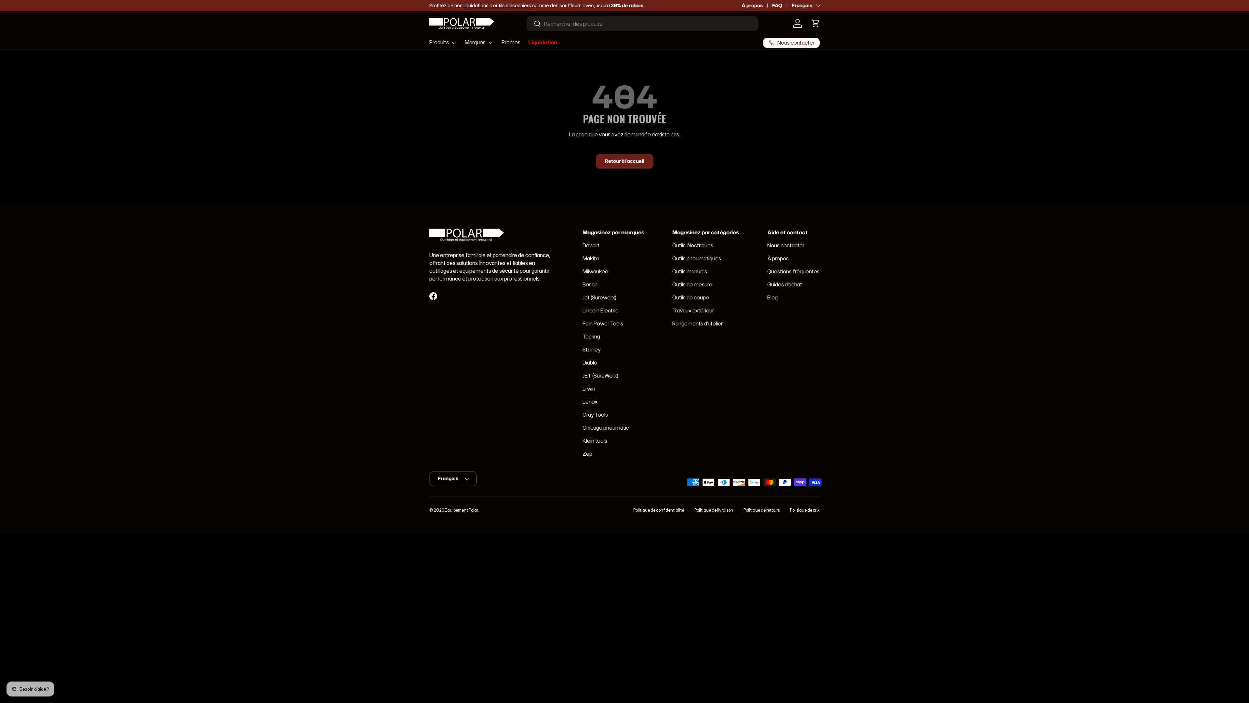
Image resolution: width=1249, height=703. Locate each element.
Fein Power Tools (603, 323)
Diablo (590, 362)
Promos (511, 42)
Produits (439, 42)
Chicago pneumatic (606, 427)
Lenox (590, 401)
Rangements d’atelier (697, 323)
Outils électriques (692, 245)
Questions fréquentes (793, 271)
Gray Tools (595, 414)
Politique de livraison (713, 510)
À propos (752, 5)
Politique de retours (762, 510)
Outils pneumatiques (696, 258)
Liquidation (542, 42)
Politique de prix (805, 510)
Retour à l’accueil (624, 161)
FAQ (777, 5)
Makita (591, 258)
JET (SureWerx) (600, 375)
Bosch (590, 284)
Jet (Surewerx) (599, 297)
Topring (591, 336)
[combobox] (642, 23)
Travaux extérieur (693, 310)
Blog (772, 297)
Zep (587, 453)
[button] (816, 23)
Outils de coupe (690, 297)
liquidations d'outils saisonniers (497, 5)
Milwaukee (595, 271)
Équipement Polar (461, 510)
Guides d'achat (784, 284)
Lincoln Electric (600, 310)
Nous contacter (785, 245)
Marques (475, 42)
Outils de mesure (692, 284)
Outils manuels (689, 271)
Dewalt (591, 245)
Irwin (589, 388)
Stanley (592, 349)
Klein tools (595, 440)
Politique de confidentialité (658, 510)
